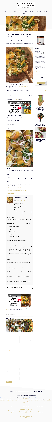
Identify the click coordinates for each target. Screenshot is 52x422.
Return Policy (11, 413)
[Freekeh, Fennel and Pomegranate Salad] (40, 132)
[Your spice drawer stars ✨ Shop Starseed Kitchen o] (43, 400)
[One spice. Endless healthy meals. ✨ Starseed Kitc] (8, 400)
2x (29, 223)
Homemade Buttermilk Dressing (11, 191)
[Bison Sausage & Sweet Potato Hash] (40, 117)
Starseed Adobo (11, 409)
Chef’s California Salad (10, 193)
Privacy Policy (12, 412)
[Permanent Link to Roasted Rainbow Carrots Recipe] (10, 325)
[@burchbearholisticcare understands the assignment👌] (26, 400)
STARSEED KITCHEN (26, 5)
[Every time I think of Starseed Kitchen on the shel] (20, 400)
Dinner (40, 410)
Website (7, 376)
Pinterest (7, 309)
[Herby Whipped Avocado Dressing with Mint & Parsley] (40, 100)
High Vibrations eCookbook (11, 410)
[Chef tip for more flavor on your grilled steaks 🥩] (37, 400)
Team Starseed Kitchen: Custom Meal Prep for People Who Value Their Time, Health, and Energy (26, 412)
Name (7, 366)
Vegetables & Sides (40, 411)
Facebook (28, 308)
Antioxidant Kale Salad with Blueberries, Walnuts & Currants (16, 190)
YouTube (17, 99)
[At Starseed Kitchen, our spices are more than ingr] (2, 400)
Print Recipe (19, 212)
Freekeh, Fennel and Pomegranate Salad (41, 140)
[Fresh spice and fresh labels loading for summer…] (32, 400)
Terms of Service (11, 411)
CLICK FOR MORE (40, 412)
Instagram (24, 308)
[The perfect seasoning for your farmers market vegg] (49, 400)
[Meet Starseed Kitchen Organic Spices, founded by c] (14, 400)
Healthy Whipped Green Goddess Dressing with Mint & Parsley (17, 189)
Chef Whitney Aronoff (21, 200)
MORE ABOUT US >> (38, 71)
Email (7, 371)
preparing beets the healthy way (23, 86)
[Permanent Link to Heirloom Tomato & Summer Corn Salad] (19, 325)
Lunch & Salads (12, 314)
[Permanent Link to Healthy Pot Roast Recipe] (28, 325)
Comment (8, 352)
